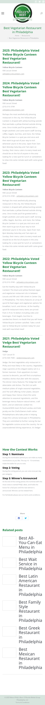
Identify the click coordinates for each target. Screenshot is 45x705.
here (30, 490)
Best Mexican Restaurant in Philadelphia (30, 658)
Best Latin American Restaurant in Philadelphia (30, 585)
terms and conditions (32, 495)
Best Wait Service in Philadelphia (30, 564)
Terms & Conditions (22, 702)
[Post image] (9, 541)
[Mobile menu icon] (2, 13)
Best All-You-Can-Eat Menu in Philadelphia (30, 545)
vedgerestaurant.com (25, 358)
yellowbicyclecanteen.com (13, 74)
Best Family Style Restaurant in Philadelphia (30, 611)
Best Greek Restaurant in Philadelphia (30, 635)
